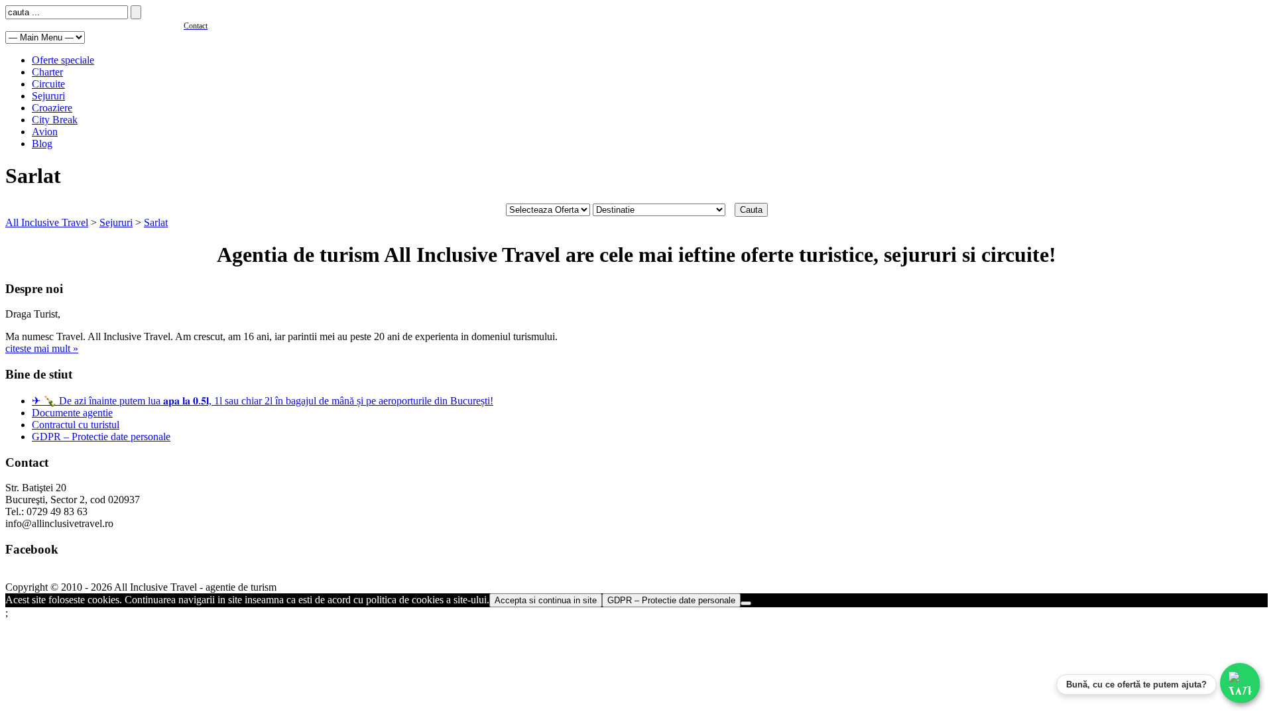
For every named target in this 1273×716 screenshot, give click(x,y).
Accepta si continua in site (546, 600)
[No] (746, 603)
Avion (45, 131)
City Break (55, 119)
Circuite (48, 84)
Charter (47, 72)
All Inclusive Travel (46, 222)
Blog (42, 143)
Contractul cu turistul (75, 424)
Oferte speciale (63, 60)
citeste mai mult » (41, 348)
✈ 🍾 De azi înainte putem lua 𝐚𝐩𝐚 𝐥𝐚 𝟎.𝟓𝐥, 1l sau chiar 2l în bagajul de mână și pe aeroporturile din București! (262, 400)
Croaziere (52, 107)
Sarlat (156, 222)
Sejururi (48, 95)
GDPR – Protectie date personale (101, 436)
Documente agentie (72, 412)
